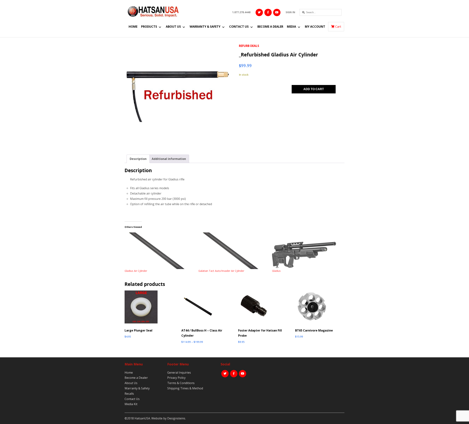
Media (291, 27)
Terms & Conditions (181, 383)
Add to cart (313, 89)
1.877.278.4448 (241, 12)
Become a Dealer (270, 27)
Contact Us (239, 27)
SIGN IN (290, 12)
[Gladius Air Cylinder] (160, 250)
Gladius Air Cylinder (136, 271)
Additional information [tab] (169, 159)
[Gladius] (307, 250)
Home (133, 27)
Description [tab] (138, 159)
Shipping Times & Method (185, 388)
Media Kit (131, 404)
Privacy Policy (176, 378)
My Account (315, 27)
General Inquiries (179, 373)
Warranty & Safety (205, 27)
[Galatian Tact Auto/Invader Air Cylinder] (233, 250)
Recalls (129, 394)
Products (149, 27)
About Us (173, 27)
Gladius (276, 271)
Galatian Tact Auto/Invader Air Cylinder (221, 271)
